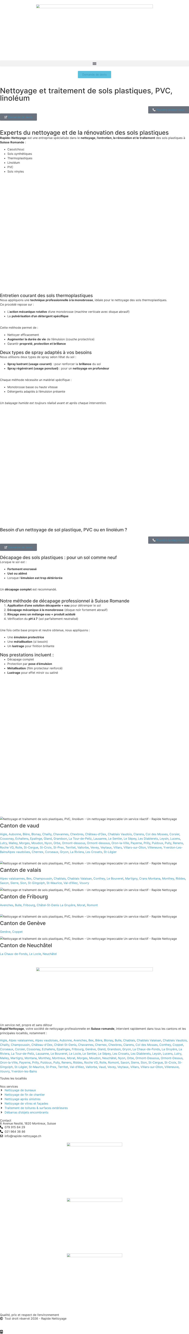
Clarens (138, 834)
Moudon (37, 843)
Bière (26, 834)
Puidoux (157, 843)
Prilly (147, 843)
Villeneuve (154, 847)
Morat (81, 905)
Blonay (36, 834)
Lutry (3, 843)
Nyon (48, 843)
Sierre (14, 883)
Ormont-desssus (98, 843)
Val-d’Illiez (70, 883)
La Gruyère (67, 905)
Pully (168, 843)
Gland (48, 838)
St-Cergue (31, 847)
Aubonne (15, 834)
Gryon (64, 852)
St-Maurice (54, 883)
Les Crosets (93, 852)
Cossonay (7, 838)
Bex (29, 878)
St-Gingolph (36, 883)
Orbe (57, 843)
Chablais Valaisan (79, 878)
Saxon (4, 883)
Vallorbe (83, 847)
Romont (92, 905)
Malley (13, 843)
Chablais (60, 878)
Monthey (168, 878)
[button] (94, 63)
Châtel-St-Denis (48, 905)
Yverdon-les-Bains (24, 1071)
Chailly (46, 834)
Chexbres (76, 834)
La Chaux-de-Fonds (14, 954)
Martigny (131, 878)
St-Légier (110, 852)
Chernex (37, 852)
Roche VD (7, 847)
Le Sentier (115, 838)
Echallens (21, 838)
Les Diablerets (148, 838)
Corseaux (51, 852)
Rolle (18, 847)
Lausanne (99, 838)
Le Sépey (130, 838)
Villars (117, 847)
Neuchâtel (50, 954)
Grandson (60, 838)
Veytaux (106, 847)
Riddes (180, 878)
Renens (178, 843)
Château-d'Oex (95, 834)
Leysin (164, 838)
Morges (24, 843)
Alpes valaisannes (12, 878)
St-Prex (58, 847)
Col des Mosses (157, 834)
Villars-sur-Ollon (134, 847)
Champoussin (42, 878)
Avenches (6, 905)
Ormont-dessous (73, 843)
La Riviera (77, 852)
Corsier (174, 834)
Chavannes (60, 834)
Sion (23, 883)
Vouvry (84, 883)
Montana (31, 1058)
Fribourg (29, 905)
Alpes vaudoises (18, 852)
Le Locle (35, 954)
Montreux (58, 1058)
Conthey (99, 878)
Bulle (18, 905)
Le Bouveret (115, 878)
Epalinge (36, 838)
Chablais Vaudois (120, 834)
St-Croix (46, 847)
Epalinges (63, 1049)
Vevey (94, 847)
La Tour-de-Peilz (80, 838)
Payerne (136, 843)
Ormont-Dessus (172, 1058)
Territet (71, 847)
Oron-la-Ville (120, 843)
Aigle (3, 834)
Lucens (175, 838)
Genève (5, 931)
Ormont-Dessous (147, 1058)
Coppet (17, 931)
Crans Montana (149, 878)
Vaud (102, 1067)
